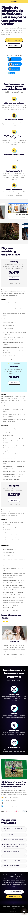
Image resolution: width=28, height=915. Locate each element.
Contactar (14, 382)
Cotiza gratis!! (15, 45)
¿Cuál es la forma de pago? (12, 851)
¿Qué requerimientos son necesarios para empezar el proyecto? (14, 845)
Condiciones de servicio (16, 906)
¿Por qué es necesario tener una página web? (13, 829)
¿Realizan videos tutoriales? (12, 866)
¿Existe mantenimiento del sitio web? (15, 856)
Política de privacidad (6, 906)
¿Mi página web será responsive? (13, 840)
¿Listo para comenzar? (15, 891)
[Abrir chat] (24, 911)
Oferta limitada (14, 1)
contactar (14, 278)
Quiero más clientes (15, 40)
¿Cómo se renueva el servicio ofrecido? (15, 861)
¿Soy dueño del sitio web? (11, 835)
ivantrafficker (13, 911)
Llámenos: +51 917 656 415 (14, 897)
